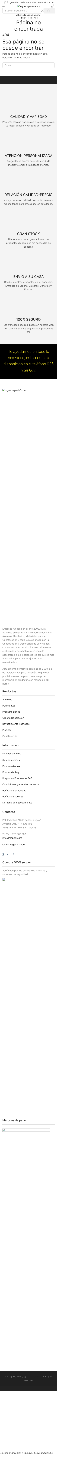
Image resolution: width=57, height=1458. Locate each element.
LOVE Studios (34, 1376)
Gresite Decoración (13, 718)
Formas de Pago (11, 772)
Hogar (22, 17)
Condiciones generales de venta (20, 784)
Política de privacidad (14, 790)
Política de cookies (12, 796)
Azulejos (7, 699)
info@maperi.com (12, 838)
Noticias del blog (11, 753)
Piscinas (7, 730)
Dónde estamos (11, 766)
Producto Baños (11, 711)
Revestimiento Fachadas (16, 723)
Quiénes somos (11, 760)
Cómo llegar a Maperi (14, 844)
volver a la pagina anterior (28, 15)
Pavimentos (8, 705)
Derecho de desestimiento (17, 802)
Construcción (9, 736)
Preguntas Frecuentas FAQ (17, 778)
